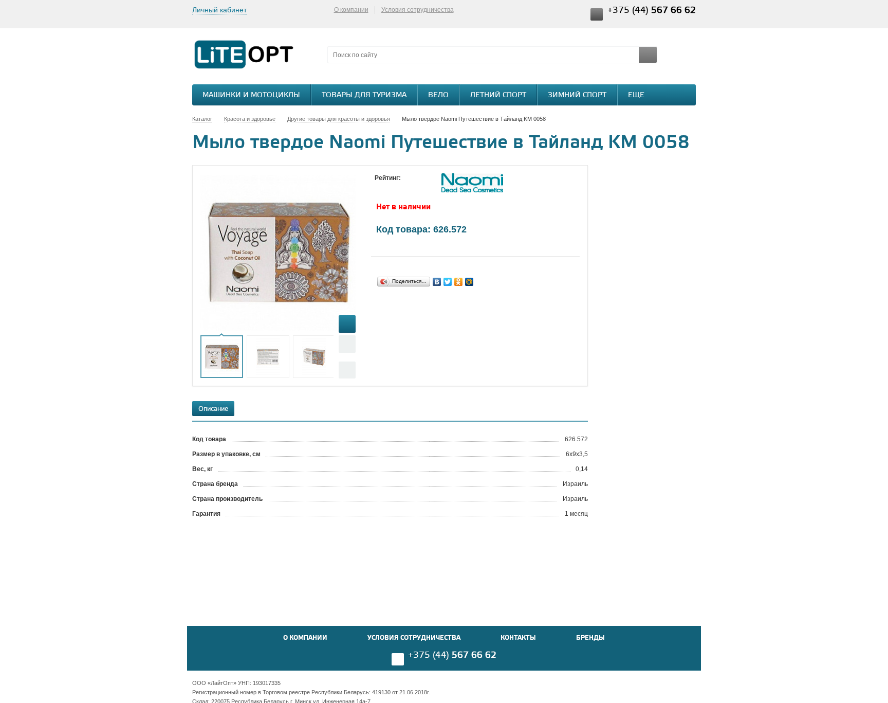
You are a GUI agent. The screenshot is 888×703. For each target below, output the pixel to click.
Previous (347, 343)
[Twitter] (447, 282)
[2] (390, 188)
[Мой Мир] (469, 282)
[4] (410, 188)
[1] (380, 188)
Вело (438, 95)
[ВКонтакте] (437, 282)
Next (347, 370)
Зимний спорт (577, 95)
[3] (400, 188)
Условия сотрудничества (417, 9)
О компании (351, 9)
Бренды (590, 638)
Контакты (518, 638)
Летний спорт (498, 95)
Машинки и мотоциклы (251, 95)
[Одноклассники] (458, 282)
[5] (421, 188)
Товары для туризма (364, 95)
